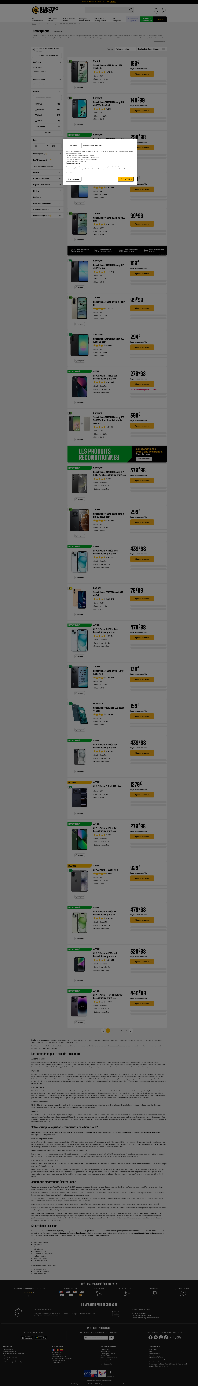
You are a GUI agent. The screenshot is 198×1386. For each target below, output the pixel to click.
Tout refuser (73, 145)
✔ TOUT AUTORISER (125, 179)
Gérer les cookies (74, 179)
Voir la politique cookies (73, 163)
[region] (100, 162)
